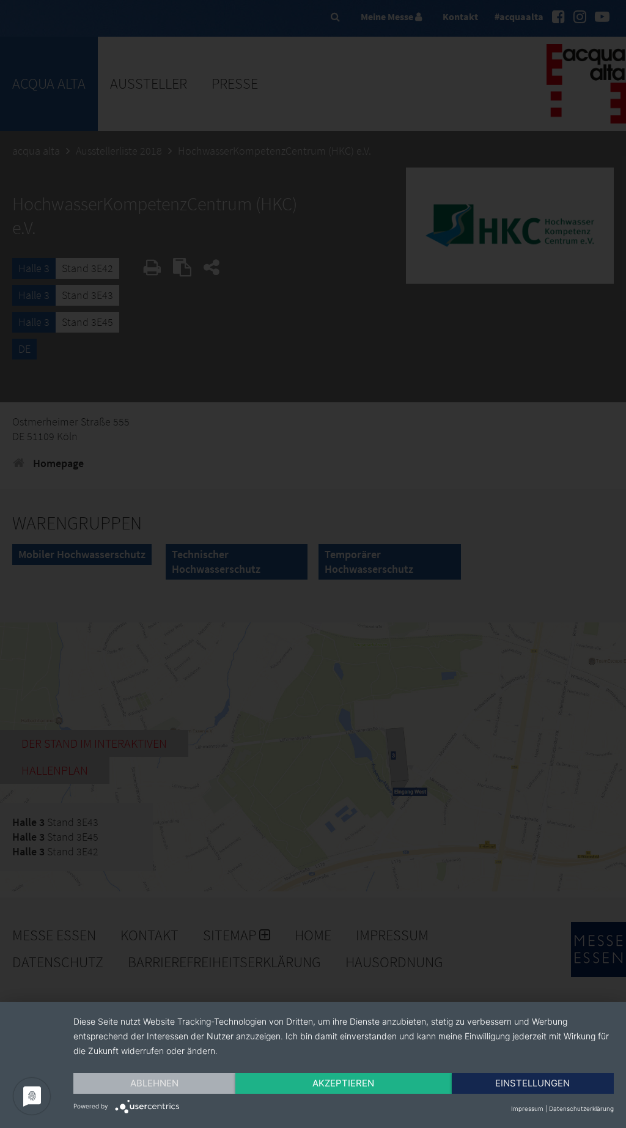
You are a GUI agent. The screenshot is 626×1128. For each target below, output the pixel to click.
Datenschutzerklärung (581, 1108)
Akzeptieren (343, 1083)
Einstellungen (532, 1083)
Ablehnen (154, 1083)
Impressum (527, 1108)
